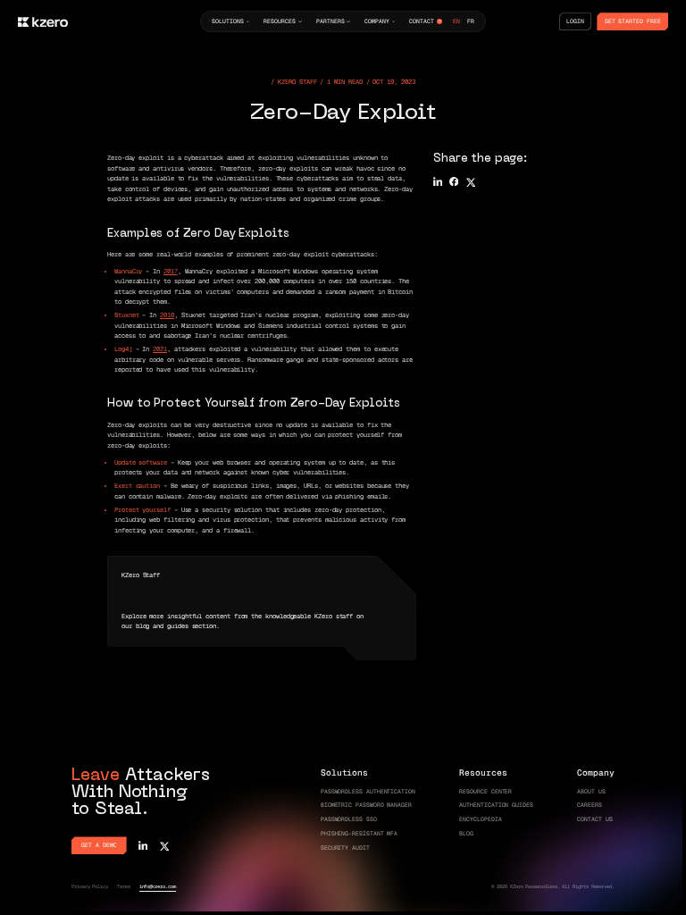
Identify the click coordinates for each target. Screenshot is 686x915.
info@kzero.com (157, 886)
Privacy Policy (89, 886)
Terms (123, 886)
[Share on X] (470, 181)
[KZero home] (43, 22)
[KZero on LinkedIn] (142, 845)
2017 (170, 271)
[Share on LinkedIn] (437, 181)
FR (470, 21)
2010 (167, 315)
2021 (160, 349)
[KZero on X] (164, 845)
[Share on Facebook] (453, 181)
